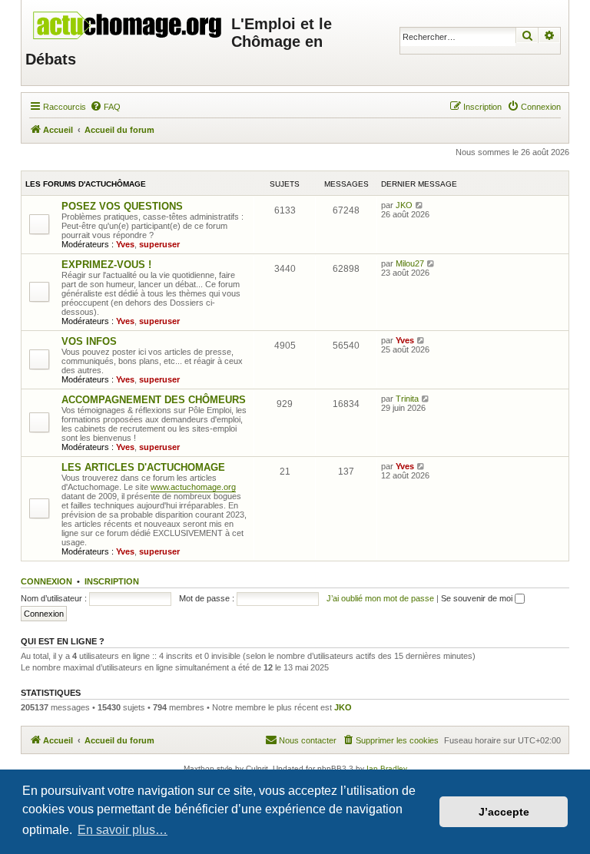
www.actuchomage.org (193, 487)
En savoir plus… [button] (122, 829)
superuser (159, 244)
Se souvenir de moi (478, 598)
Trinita (407, 398)
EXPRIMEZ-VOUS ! (106, 264)
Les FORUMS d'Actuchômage (85, 184)
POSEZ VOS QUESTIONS (122, 206)
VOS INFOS (89, 341)
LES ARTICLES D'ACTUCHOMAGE (143, 467)
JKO (404, 205)
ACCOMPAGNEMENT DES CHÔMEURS (153, 399)
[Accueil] (128, 21)
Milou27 (410, 263)
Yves (125, 244)
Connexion (46, 581)
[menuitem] (105, 107)
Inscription (112, 581)
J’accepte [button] (504, 812)
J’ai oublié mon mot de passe (380, 598)
